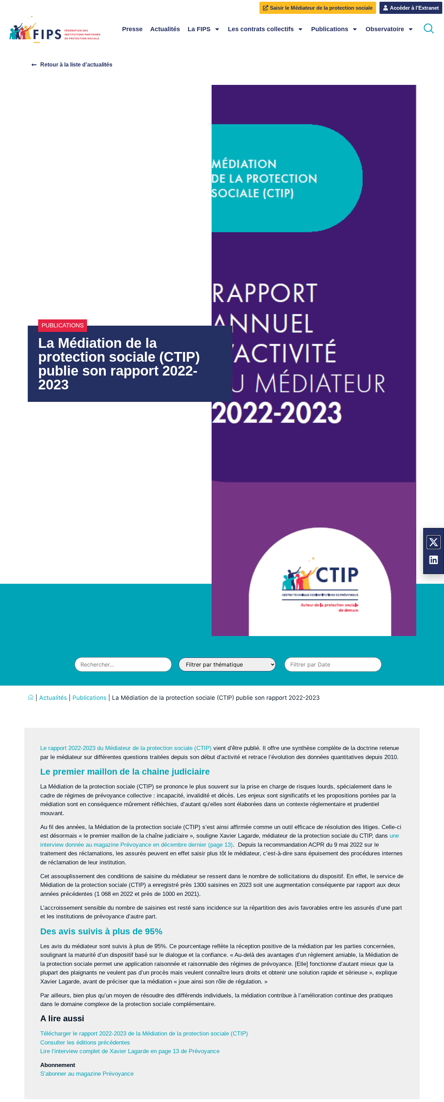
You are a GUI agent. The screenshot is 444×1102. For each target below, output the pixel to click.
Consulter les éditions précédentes (85, 1042)
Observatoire (385, 29)
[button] (429, 29)
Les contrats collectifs (261, 29)
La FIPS (199, 29)
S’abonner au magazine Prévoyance (87, 1073)
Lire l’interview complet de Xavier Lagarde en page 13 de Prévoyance (130, 1051)
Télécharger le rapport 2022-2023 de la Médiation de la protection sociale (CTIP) (144, 1033)
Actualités (165, 29)
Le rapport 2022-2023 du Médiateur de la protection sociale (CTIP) (126, 748)
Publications (329, 29)
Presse (132, 29)
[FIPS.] (31, 697)
